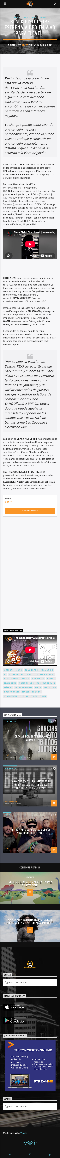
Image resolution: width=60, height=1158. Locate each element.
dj (5, 674)
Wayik (23, 1133)
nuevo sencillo (23, 687)
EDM (29, 674)
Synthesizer (11, 696)
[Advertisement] (24, 570)
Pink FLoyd (50, 687)
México (8, 687)
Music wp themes (45, 683)
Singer (25, 692)
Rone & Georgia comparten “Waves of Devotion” (31, 884)
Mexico (25, 679)
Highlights (10, 768)
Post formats (11, 692)
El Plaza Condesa (44, 674)
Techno (24, 696)
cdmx (19, 670)
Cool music (46, 670)
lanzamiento (11, 679)
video (34, 696)
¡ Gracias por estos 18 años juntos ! (30, 738)
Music (17, 17)
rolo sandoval (11, 801)
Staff (24, 45)
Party (38, 687)
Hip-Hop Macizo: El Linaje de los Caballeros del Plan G (31, 831)
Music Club (10, 683)
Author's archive (30, 510)
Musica (26, 17)
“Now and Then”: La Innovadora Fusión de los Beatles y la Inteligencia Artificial (31, 784)
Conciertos (10, 721)
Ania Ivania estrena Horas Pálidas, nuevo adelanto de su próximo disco (30, 921)
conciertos (31, 670)
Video (43, 17)
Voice (43, 696)
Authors (9, 670)
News (35, 17)
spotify (36, 692)
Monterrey (38, 679)
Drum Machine (17, 674)
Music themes (26, 683)
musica (51, 679)
